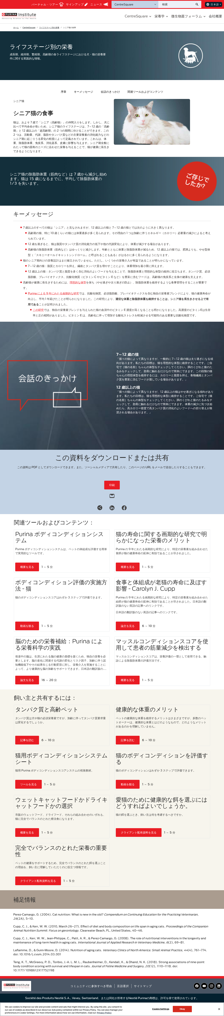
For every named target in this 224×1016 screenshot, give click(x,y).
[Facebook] (124, 507)
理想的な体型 (78, 282)
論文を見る (128, 626)
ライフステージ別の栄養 (49, 27)
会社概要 (215, 16)
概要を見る (27, 567)
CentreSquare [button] (136, 16)
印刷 (112, 485)
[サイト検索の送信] (198, 4)
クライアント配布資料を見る (138, 832)
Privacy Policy (104, 1013)
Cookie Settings (160, 1009)
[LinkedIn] (112, 507)
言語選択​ (123, 986)
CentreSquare (29, 27)
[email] (112, 495)
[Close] (219, 1009)
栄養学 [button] (160, 16)
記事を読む (27, 740)
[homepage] (19, 16)
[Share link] (99, 507)
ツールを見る (28, 784)
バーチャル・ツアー (45, 4)
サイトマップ (143, 986)
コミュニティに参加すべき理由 (91, 986)
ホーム (16, 27)
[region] (112, 1009)
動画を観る (27, 626)
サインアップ (75, 4)
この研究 (38, 309)
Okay (182, 1009)
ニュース (96, 4)
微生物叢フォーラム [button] (186, 16)
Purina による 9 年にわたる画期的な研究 (53, 293)
